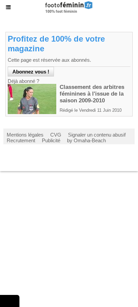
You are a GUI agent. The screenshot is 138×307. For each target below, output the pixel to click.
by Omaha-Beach (86, 140)
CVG (55, 135)
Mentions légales (25, 135)
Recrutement (21, 140)
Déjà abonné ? (23, 81)
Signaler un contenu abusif (97, 135)
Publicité (51, 140)
